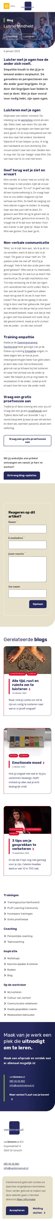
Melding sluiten (38, 1210)
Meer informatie (26, 1199)
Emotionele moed (26, 763)
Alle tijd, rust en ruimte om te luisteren (25, 685)
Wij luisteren (14, 992)
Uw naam (14, 586)
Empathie (30, 351)
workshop (27, 120)
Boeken (11, 969)
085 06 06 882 (17, 1081)
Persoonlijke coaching (20, 936)
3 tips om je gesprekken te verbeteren (24, 845)
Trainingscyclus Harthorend (23, 902)
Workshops (13, 958)
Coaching (10, 929)
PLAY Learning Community (22, 908)
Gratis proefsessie (17, 919)
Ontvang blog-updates (21, 475)
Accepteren (17, 1210)
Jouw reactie (16, 553)
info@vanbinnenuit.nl (21, 1085)
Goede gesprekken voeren (22, 1009)
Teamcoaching (15, 941)
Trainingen (11, 895)
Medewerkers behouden (21, 1014)
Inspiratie (10, 951)
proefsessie (35, 411)
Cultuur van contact (19, 997)
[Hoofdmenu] (6, 6)
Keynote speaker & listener (22, 964)
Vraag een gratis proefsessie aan (27, 441)
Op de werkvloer (15, 985)
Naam (12, 522)
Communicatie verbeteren (22, 1003)
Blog (10, 975)
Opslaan (38, 604)
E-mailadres (15, 538)
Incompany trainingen (20, 913)
